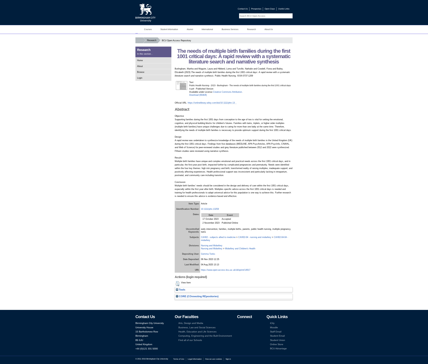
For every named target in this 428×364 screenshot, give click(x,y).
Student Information (169, 29)
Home (140, 60)
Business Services (230, 29)
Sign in (228, 359)
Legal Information (195, 359)
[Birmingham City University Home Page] (136, 29)
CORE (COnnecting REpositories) (198, 296)
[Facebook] (238, 323)
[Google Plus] (248, 327)
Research (251, 29)
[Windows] (248, 335)
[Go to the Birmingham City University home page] (145, 13)
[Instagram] (243, 327)
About (140, 66)
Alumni (190, 29)
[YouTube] (248, 323)
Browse (140, 72)
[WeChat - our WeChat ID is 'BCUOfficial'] (243, 331)
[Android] (243, 335)
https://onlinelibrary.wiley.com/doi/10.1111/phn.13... (212, 103)
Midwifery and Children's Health (240, 248)
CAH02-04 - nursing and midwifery (254, 237)
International (207, 29)
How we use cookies (213, 359)
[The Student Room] (248, 331)
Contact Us (243, 9)
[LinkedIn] (238, 327)
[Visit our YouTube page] (227, 9)
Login (139, 78)
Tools (181, 289)
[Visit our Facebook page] (219, 9)
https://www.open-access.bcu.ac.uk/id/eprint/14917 (225, 270)
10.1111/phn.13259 (210, 209)
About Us (268, 29)
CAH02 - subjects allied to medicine (218, 237)
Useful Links (283, 9)
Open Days (270, 9)
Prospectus (256, 9)
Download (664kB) (198, 95)
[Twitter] (243, 323)
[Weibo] (238, 331)
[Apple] (238, 335)
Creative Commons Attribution (227, 92)
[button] (177, 283)
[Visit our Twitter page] (223, 9)
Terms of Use (178, 359)
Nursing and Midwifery (211, 245)
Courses (148, 29)
